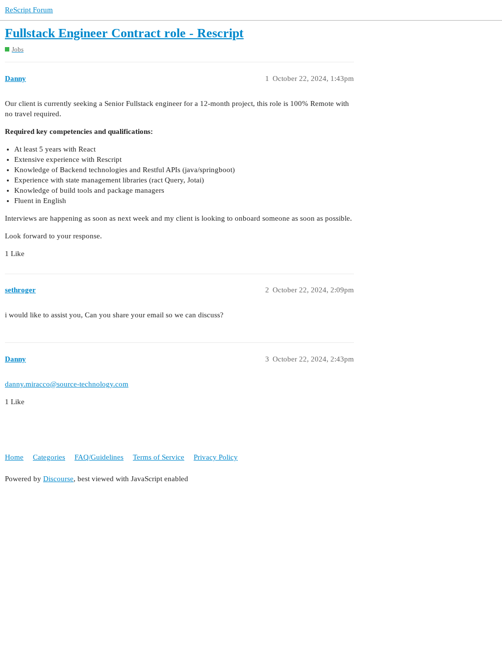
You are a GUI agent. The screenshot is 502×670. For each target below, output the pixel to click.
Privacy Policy (216, 457)
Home (14, 457)
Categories (49, 457)
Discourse (58, 479)
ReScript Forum (29, 10)
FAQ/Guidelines (99, 457)
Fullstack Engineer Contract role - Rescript (124, 33)
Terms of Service (158, 457)
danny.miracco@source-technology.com (66, 384)
